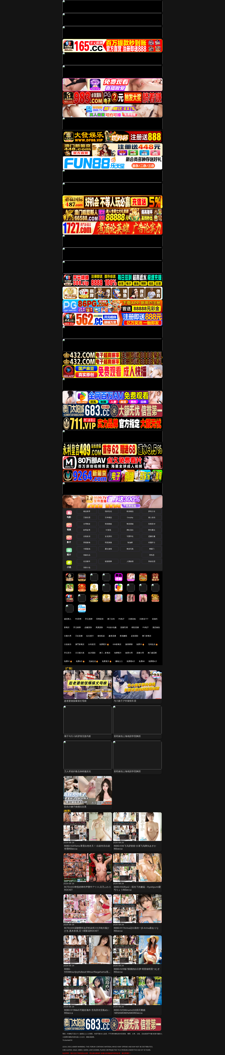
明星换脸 (108, 542)
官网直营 (100, 619)
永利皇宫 (92, 644)
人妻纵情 (130, 561)
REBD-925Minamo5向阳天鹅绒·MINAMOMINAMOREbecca (129, 1011)
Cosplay (130, 517)
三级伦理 (86, 517)
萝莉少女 (151, 511)
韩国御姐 (108, 524)
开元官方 (67, 652)
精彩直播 (135, 627)
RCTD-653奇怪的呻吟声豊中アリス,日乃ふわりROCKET (87, 888)
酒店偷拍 (156, 627)
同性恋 (151, 555)
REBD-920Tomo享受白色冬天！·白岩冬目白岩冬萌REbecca (87, 847)
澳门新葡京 (146, 636)
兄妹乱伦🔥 (93, 661)
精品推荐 (86, 511)
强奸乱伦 (108, 511)
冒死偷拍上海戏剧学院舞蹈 (127, 736)
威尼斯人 (67, 619)
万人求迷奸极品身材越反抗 (77, 771)
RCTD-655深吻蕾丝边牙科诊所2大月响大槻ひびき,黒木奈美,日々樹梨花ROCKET (86, 929)
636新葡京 (117, 644)
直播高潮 (124, 627)
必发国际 (134, 636)
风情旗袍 (86, 542)
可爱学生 (130, 536)
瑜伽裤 (130, 542)
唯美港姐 (130, 524)
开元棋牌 (88, 619)
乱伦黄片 (90, 636)
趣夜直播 (112, 636)
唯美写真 (130, 549)
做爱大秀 (129, 652)
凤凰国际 (99, 627)
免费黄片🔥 (107, 661)
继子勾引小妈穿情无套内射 (77, 736)
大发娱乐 (67, 644)
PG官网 (78, 619)
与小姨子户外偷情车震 (125, 700)
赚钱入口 (119, 661)
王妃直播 (79, 636)
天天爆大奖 (80, 652)
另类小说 (86, 567)
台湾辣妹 (86, 524)
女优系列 (108, 536)
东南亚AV (151, 524)
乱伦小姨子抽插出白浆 (75, 806)
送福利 (154, 619)
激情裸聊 (129, 644)
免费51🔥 (140, 644)
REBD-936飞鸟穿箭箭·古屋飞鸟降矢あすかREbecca (135, 847)
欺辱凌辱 (86, 530)
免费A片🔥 (80, 661)
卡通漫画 (86, 549)
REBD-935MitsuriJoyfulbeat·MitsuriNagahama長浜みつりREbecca (87, 971)
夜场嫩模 (123, 636)
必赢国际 (88, 627)
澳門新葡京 (80, 644)
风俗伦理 (151, 561)
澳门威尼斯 (152, 652)
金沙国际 (92, 652)
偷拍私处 (101, 636)
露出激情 (108, 549)
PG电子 (121, 619)
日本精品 (108, 517)
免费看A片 (131, 661)
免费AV (142, 661)
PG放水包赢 (112, 627)
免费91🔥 (68, 661)
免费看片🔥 (104, 644)
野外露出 (151, 530)
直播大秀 (140, 652)
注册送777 (143, 619)
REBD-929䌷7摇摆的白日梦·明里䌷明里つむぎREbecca (137, 970)
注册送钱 (132, 619)
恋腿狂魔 (151, 536)
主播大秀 (67, 636)
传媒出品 (86, 555)
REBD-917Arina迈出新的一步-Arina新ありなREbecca (136, 929)
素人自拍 (151, 517)
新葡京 (67, 627)
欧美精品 (130, 511)
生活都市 (86, 561)
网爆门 (151, 549)
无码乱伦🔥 (153, 644)
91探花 (108, 530)
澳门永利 (111, 619)
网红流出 (130, 530)
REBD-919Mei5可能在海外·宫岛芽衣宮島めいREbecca (86, 1011)
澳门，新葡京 (104, 652)
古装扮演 (86, 536)
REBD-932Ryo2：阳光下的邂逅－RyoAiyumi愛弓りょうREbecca (137, 888)
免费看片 (118, 652)
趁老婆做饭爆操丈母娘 (75, 700)
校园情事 (108, 561)
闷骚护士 (151, 542)
